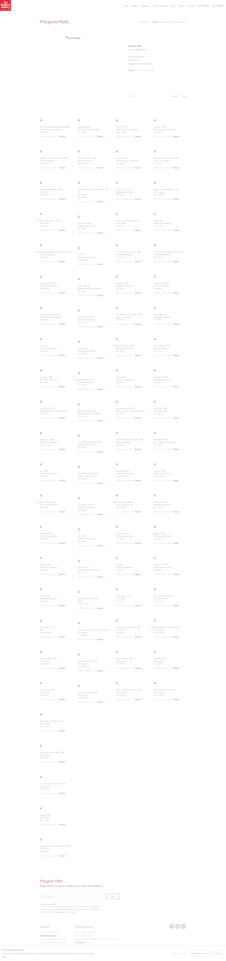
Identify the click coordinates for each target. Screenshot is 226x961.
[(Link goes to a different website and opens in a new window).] (171, 926)
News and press (160, 6)
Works (155, 22)
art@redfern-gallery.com (48, 936)
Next (184, 96)
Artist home (144, 22)
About (181, 6)
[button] (145, 70)
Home (125, 6)
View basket (214, 6)
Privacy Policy (80, 942)
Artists (134, 6)
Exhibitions (145, 6)
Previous (175, 96)
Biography (181, 22)
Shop (173, 6)
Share (132, 96)
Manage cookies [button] (180, 953)
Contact (191, 6)
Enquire (131, 70)
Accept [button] (218, 953)
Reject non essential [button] (200, 953)
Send (113, 897)
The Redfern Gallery (5, 5)
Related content (167, 22)
